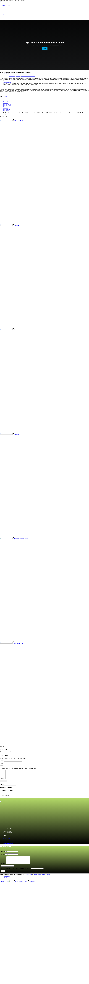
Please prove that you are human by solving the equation (18, 868)
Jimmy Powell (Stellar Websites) (28, 76)
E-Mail (3, 854)
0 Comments (12, 76)
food (4, 96)
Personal (18, 76)
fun (6, 96)
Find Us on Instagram (8, 843)
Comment (2, 778)
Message (3, 863)
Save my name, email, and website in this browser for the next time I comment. (19, 768)
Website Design (28, 874)
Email (1, 763)
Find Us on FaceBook (8, 841)
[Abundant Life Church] (5, 5)
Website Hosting (37, 874)
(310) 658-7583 (6, 838)
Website (1, 765)
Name (1, 760)
